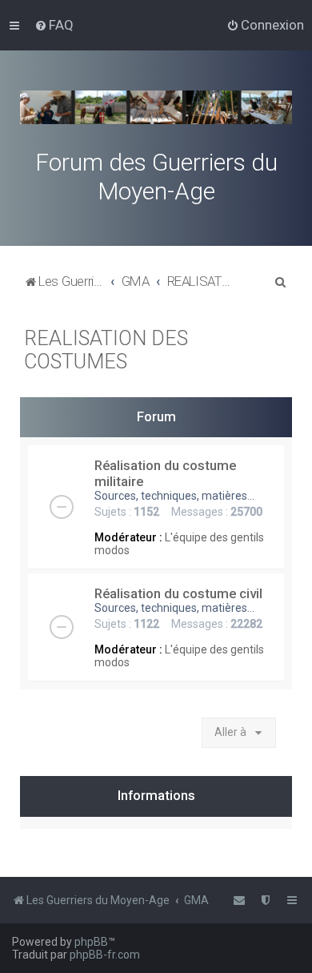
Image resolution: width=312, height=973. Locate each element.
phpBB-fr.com (105, 954)
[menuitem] (54, 25)
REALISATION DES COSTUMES (106, 350)
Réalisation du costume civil (178, 593)
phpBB (91, 941)
